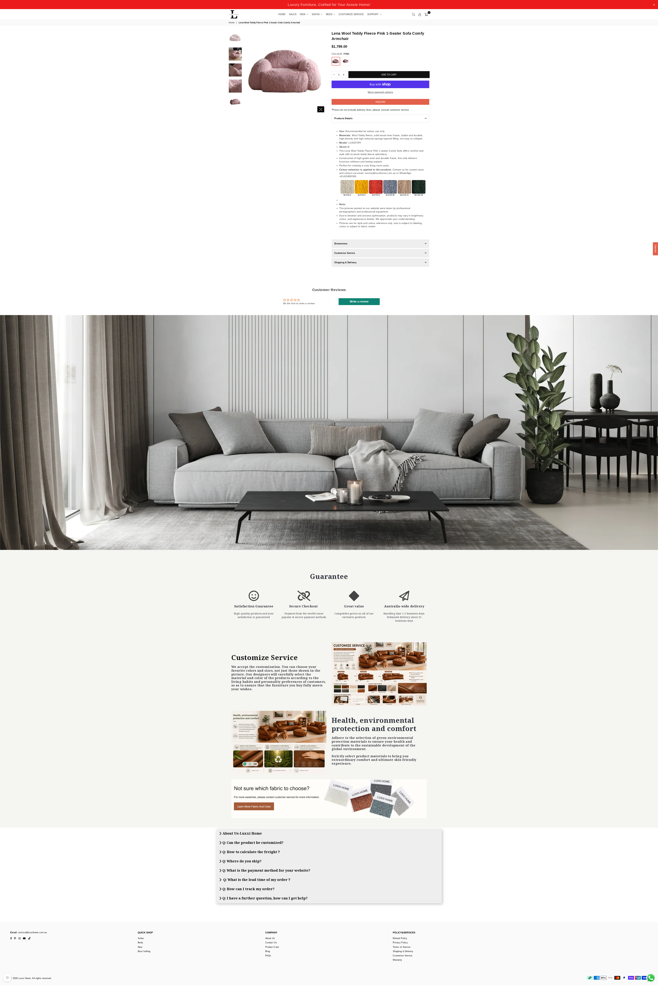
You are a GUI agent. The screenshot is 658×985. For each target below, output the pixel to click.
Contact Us (271, 942)
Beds (140, 942)
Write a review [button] (359, 301)
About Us (270, 938)
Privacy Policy (400, 942)
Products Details (343, 118)
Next (323, 72)
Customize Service (344, 253)
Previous (246, 72)
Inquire (380, 101)
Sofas (141, 938)
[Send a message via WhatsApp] (650, 977)
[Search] (414, 14)
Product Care (272, 947)
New (140, 947)
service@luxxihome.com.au (32, 932)
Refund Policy (400, 938)
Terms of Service (401, 947)
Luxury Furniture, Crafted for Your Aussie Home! (329, 5)
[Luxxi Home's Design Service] (379, 674)
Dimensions (341, 243)
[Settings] (420, 14)
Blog (267, 951)
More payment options (380, 92)
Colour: (340, 53)
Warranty (397, 960)
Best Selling (144, 951)
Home (232, 22)
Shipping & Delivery (345, 262)
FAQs (268, 955)
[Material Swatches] (329, 798)
